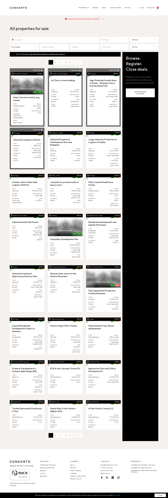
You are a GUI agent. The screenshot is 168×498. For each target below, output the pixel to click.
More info (117, 495)
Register (150, 7)
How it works (115, 7)
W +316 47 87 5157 (107, 470)
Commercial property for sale (143, 465)
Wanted (96, 7)
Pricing (128, 7)
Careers (73, 473)
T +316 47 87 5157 (107, 467)
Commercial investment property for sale (144, 471)
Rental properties (47, 467)
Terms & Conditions (78, 476)
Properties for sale (48, 465)
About (104, 7)
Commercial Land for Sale (141, 467)
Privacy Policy (76, 479)
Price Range (15, 47)
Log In (141, 7)
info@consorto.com (109, 465)
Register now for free (140, 92)
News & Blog (105, 473)
